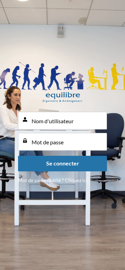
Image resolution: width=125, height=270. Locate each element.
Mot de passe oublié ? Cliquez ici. (53, 180)
